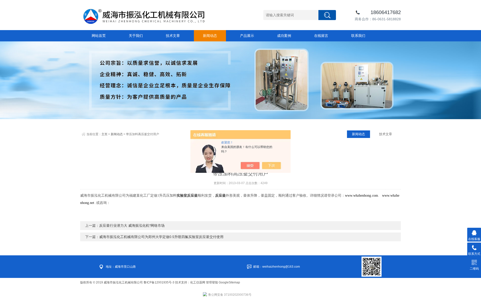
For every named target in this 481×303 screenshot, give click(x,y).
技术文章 (173, 36)
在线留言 (321, 36)
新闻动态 (210, 36)
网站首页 (99, 36)
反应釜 (220, 195)
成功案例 (284, 36)
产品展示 (247, 36)
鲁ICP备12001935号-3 (159, 282)
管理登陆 (212, 282)
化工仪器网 (197, 282)
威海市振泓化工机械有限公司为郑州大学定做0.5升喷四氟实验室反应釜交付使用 (161, 237)
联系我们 (358, 36)
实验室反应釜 (187, 195)
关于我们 (136, 36)
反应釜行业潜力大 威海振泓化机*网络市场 (132, 225)
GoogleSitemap (229, 282)
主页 (104, 134)
